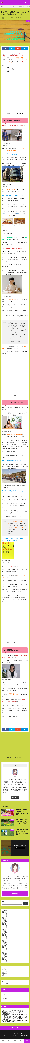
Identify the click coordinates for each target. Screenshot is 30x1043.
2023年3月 (4, 948)
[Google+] (18, 48)
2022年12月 (4, 950)
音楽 (3, 975)
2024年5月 (4, 935)
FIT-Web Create (13, 1035)
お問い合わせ (6, 994)
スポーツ (4, 969)
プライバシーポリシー (7, 998)
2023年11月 (4, 940)
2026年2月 (4, 915)
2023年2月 (4, 949)
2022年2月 (4, 960)
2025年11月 (4, 918)
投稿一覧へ (14, 797)
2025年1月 (4, 927)
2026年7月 (4, 911)
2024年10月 (4, 930)
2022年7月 (4, 955)
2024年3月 (4, 937)
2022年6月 (4, 956)
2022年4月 (4, 958)
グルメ (3, 968)
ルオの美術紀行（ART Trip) (8, 971)
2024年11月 (4, 929)
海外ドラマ (4, 973)
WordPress (25, 1035)
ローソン (4, 189)
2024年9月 (4, 931)
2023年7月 (4, 944)
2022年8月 (4, 954)
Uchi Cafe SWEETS (22, 189)
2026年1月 (4, 916)
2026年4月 (4, 914)
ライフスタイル (5, 970)
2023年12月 (4, 939)
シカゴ (6, 415)
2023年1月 (4, 950)
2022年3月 (4, 959)
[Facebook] (5, 48)
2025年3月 (4, 926)
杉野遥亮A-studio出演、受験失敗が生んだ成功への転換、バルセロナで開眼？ (22, 812)
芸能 (8, 6)
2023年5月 (4, 946)
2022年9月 (4, 953)
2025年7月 (4, 922)
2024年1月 (4, 938)
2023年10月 (4, 941)
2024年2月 (4, 938)
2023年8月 (4, 943)
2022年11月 (4, 951)
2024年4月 (4, 936)
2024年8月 (4, 932)
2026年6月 (4, 912)
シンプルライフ (19, 1033)
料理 (3, 972)
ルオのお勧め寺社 (6, 971)
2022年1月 (4, 961)
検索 (3, 901)
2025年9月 (4, 920)
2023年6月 (4, 945)
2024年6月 (4, 934)
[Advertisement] (15, 93)
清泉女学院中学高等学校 (13, 413)
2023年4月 (4, 947)
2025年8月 (4, 921)
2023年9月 (4, 942)
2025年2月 (4, 927)
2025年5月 (4, 924)
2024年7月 (4, 933)
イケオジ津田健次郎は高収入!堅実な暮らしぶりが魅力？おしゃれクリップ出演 (22, 832)
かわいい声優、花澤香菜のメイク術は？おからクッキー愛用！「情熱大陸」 (22, 822)
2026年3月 (4, 915)
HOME (3, 6)
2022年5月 (4, 957)
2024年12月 (4, 928)
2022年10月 (4, 952)
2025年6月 (4, 923)
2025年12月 (4, 917)
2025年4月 (4, 925)
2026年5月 (4, 913)
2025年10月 (4, 919)
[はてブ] (24, 48)
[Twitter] (12, 48)
